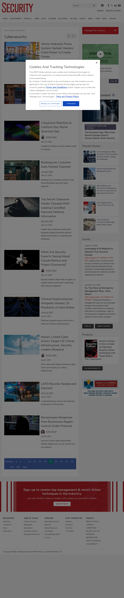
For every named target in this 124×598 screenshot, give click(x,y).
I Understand (71, 104)
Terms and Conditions (56, 87)
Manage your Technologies (50, 104)
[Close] (96, 62)
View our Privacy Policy (67, 96)
